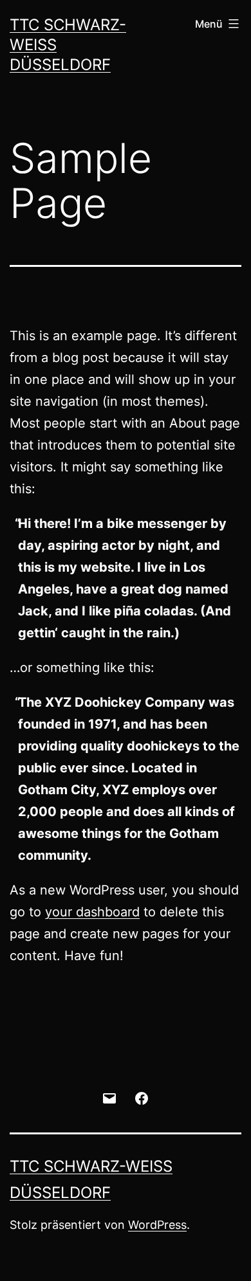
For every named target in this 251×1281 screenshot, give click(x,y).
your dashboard (92, 912)
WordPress (157, 1224)
